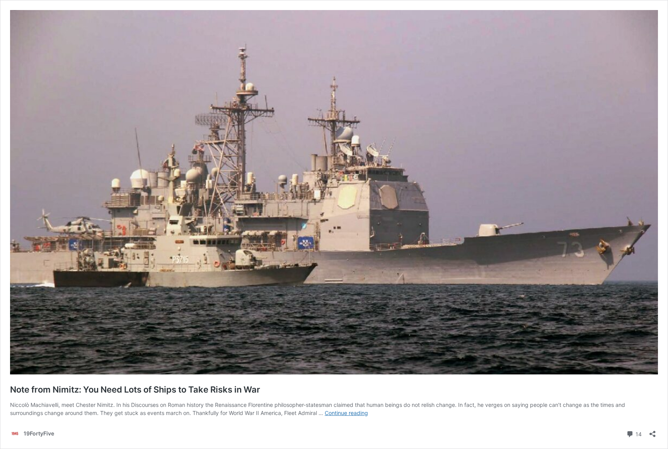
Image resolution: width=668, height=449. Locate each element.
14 (638, 433)
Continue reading (346, 413)
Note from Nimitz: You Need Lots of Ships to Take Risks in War (135, 389)
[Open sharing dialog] (652, 431)
